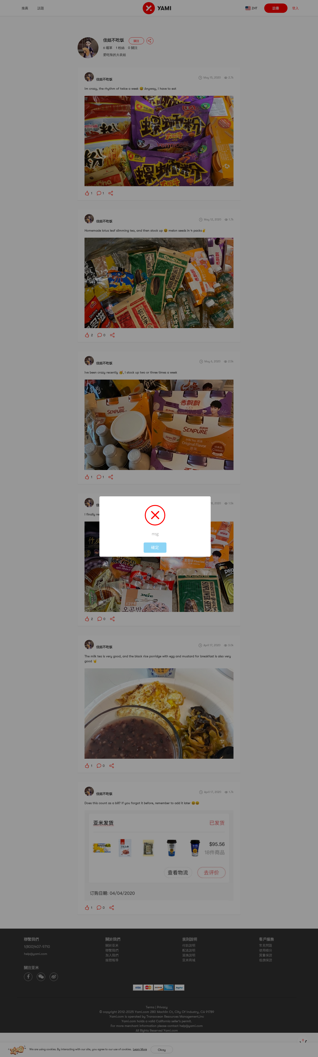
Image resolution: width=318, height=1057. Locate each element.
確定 (155, 547)
